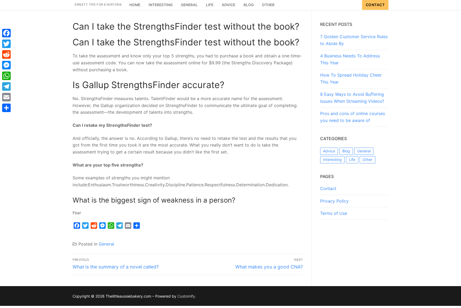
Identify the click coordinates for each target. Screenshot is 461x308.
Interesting (332, 159)
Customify (186, 296)
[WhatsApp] (6, 75)
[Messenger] (6, 65)
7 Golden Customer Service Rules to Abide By (354, 40)
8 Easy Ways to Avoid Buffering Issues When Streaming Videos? (352, 98)
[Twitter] (6, 43)
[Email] (6, 97)
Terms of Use (333, 213)
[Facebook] (6, 33)
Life (352, 159)
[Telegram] (6, 86)
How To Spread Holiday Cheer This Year (351, 78)
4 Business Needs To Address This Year (350, 59)
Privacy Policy (334, 201)
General (106, 244)
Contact (375, 5)
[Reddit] (6, 54)
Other (367, 159)
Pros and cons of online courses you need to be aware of (352, 117)
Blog (346, 151)
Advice (329, 151)
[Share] (6, 107)
